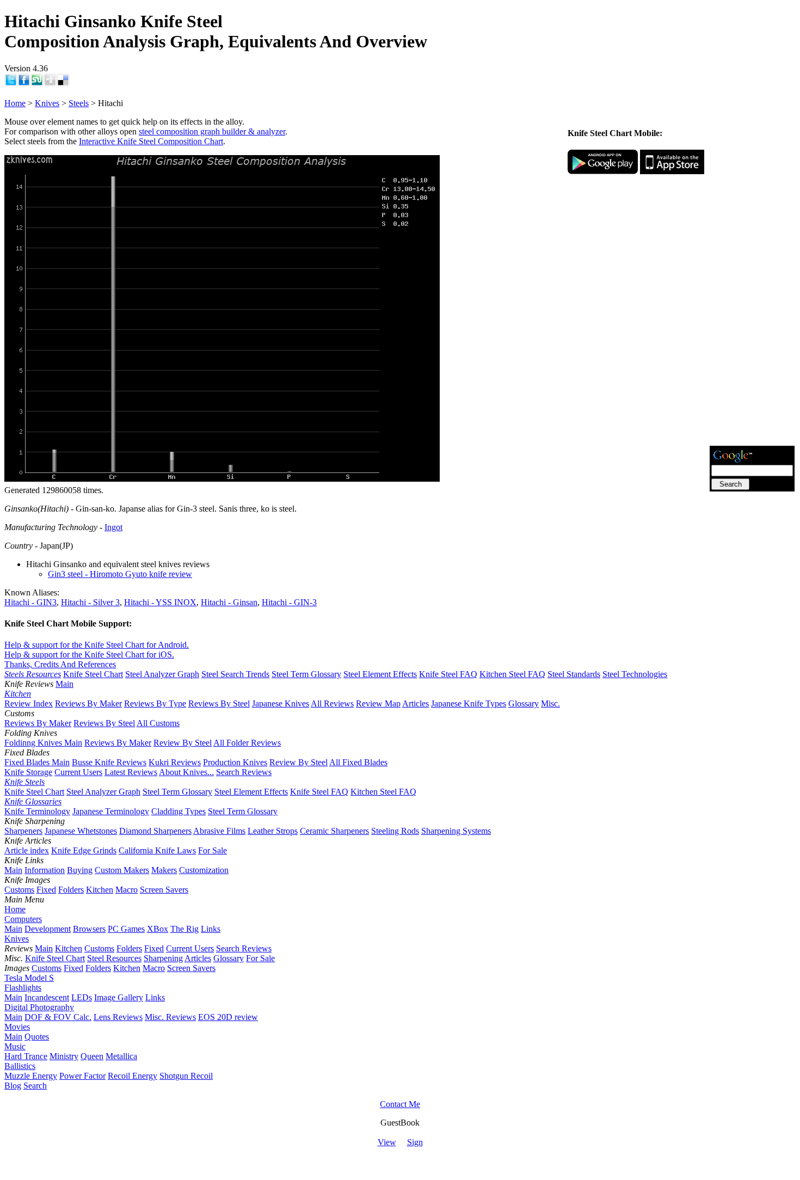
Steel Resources (114, 958)
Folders (71, 889)
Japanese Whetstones (81, 830)
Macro (126, 889)
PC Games (126, 928)
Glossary (523, 703)
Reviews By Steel (219, 703)
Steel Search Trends (235, 674)
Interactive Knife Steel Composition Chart (151, 141)
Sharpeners (23, 830)
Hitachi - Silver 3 (90, 602)
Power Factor (82, 1075)
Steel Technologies (634, 674)
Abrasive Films (219, 830)
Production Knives (235, 762)
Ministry (64, 1056)
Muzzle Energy (30, 1075)
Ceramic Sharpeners (334, 830)
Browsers (89, 928)
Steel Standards (573, 674)
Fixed (46, 889)
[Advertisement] (752, 280)
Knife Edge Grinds (83, 850)
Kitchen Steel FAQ (512, 674)
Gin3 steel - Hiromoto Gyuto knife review (120, 574)
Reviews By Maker (88, 703)
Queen (92, 1056)
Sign (415, 1142)
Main (64, 684)
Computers (23, 919)
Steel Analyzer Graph (162, 674)
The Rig (184, 928)
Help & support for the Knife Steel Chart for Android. (96, 644)
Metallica (121, 1056)
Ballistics (19, 1066)
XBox (157, 928)
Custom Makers (122, 870)
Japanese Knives (280, 703)
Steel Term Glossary (306, 674)
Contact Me (400, 1104)
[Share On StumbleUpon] (37, 83)
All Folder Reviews (247, 742)
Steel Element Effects (380, 674)
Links (210, 928)
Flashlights (22, 987)
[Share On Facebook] (23, 83)
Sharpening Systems (456, 830)
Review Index (28, 703)
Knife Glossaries (32, 801)
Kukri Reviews (175, 762)
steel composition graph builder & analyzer (212, 131)
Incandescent (46, 997)
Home (15, 103)
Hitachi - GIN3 (30, 602)
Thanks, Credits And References (60, 664)
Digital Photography (39, 1007)
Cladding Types (178, 811)
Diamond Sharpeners (155, 830)
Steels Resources (32, 674)
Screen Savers (164, 889)
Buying (80, 870)
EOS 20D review (228, 1017)
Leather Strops (273, 830)
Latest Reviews (130, 772)
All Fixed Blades (358, 762)
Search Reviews (244, 772)
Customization (204, 870)
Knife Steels (24, 781)
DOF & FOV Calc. (57, 1017)
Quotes (36, 1036)
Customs (19, 889)
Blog (12, 1085)
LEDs (81, 997)
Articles (415, 703)
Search (35, 1085)
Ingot (113, 527)
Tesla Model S (29, 977)
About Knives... (186, 772)
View (387, 1142)
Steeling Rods (395, 830)
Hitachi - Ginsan (229, 602)
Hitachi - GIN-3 (289, 602)
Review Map (378, 703)
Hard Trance (25, 1056)
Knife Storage (28, 772)
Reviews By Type (155, 703)
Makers (164, 870)
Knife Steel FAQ (448, 674)
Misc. (550, 703)
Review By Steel (182, 742)
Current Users (78, 772)
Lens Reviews (118, 1017)
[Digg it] (50, 83)
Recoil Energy (132, 1075)
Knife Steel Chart (93, 674)
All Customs (158, 723)
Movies (17, 1026)
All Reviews (332, 703)
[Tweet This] (10, 83)
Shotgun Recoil (186, 1075)
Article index (26, 850)
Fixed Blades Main (37, 762)
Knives (47, 103)
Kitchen (17, 693)
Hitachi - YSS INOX (160, 602)
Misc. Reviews (170, 1017)
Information (44, 870)
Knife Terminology (37, 811)
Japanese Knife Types (468, 703)
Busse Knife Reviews (109, 762)
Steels (79, 103)
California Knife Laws (157, 850)
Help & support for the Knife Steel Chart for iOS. (89, 654)
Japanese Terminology (110, 811)
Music (15, 1046)
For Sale (212, 850)
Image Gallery (118, 997)
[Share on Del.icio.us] (63, 83)
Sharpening (163, 958)
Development (47, 928)
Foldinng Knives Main (43, 742)
